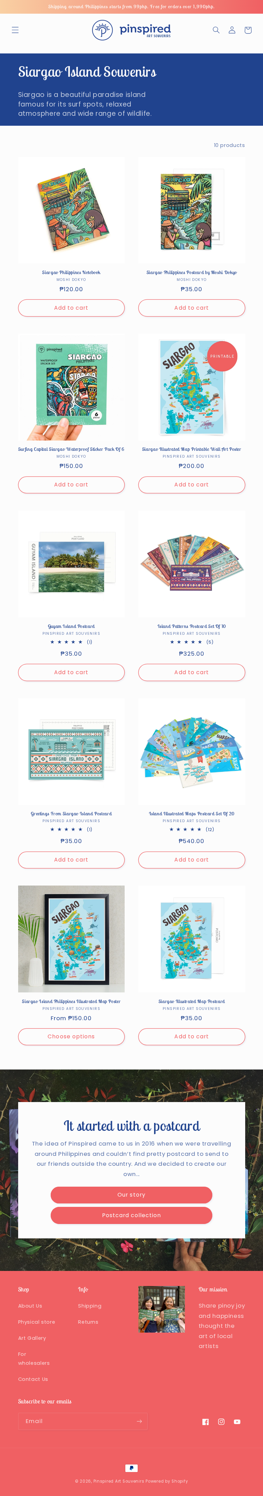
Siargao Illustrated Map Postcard (192, 1001)
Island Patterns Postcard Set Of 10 (192, 626)
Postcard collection (131, 1215)
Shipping (89, 1305)
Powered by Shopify (167, 1481)
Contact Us (33, 1379)
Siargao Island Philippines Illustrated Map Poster (71, 1001)
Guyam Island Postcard (71, 626)
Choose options (71, 1036)
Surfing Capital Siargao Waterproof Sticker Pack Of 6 (71, 449)
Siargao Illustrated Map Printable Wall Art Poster (191, 449)
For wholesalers (34, 1359)
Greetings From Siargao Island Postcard (71, 814)
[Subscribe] (139, 1421)
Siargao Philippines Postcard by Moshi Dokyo (192, 272)
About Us (30, 1305)
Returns (88, 1322)
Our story (131, 1195)
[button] (15, 30)
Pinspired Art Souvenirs (119, 1481)
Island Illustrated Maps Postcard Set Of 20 (192, 814)
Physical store (36, 1322)
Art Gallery (32, 1338)
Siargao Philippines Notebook (71, 272)
